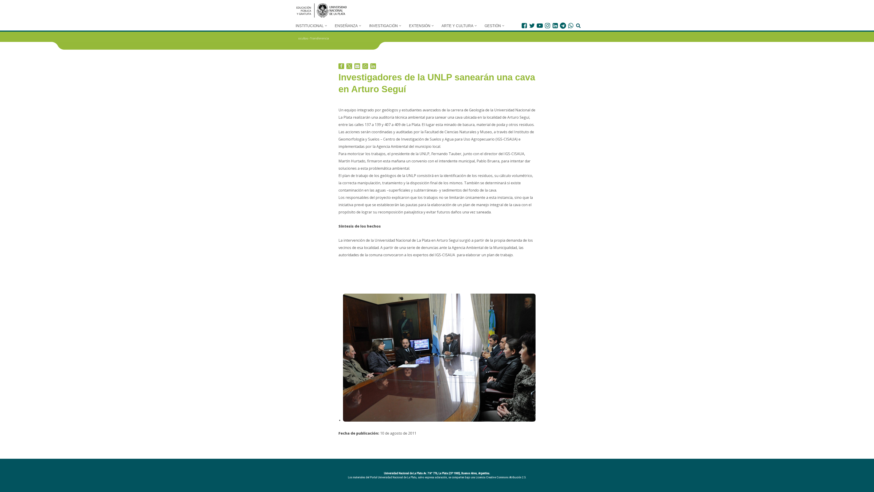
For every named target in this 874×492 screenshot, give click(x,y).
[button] (326, 26)
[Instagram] (547, 26)
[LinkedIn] (555, 26)
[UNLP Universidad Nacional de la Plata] (322, 10)
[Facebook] (524, 26)
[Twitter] (532, 26)
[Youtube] (540, 26)
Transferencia (319, 38)
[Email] (357, 66)
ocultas (303, 38)
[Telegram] (563, 26)
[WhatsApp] (571, 26)
